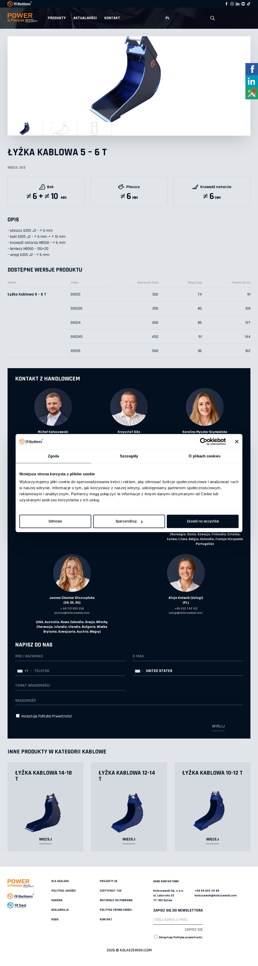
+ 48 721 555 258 (72, 608)
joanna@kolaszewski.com (71, 613)
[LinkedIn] (237, 4)
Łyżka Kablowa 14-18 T (43, 776)
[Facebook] (226, 4)
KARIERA (56, 900)
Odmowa (55, 521)
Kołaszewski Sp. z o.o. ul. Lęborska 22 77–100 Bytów (168, 895)
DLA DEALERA (60, 881)
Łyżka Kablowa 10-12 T (212, 773)
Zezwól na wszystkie (203, 521)
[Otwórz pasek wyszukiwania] (212, 18)
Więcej (45, 839)
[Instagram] (232, 4)
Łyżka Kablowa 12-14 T (127, 776)
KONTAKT (112, 18)
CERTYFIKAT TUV (110, 891)
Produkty (57, 18)
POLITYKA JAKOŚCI (63, 891)
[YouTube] (243, 4)
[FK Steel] (29, 905)
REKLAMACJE (60, 910)
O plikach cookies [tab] (204, 456)
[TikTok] (248, 4)
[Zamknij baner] (237, 441)
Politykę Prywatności (55, 716)
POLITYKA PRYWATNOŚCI (116, 910)
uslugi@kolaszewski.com (185, 613)
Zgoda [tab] (53, 456)
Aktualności (85, 18)
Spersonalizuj (126, 521)
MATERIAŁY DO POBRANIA (116, 900)
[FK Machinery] (29, 896)
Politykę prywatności (187, 937)
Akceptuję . (180, 937)
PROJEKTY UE (108, 881)
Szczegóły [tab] (129, 456)
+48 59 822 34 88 (207, 891)
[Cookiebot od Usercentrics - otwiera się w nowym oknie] (204, 441)
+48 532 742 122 (186, 608)
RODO (54, 919)
